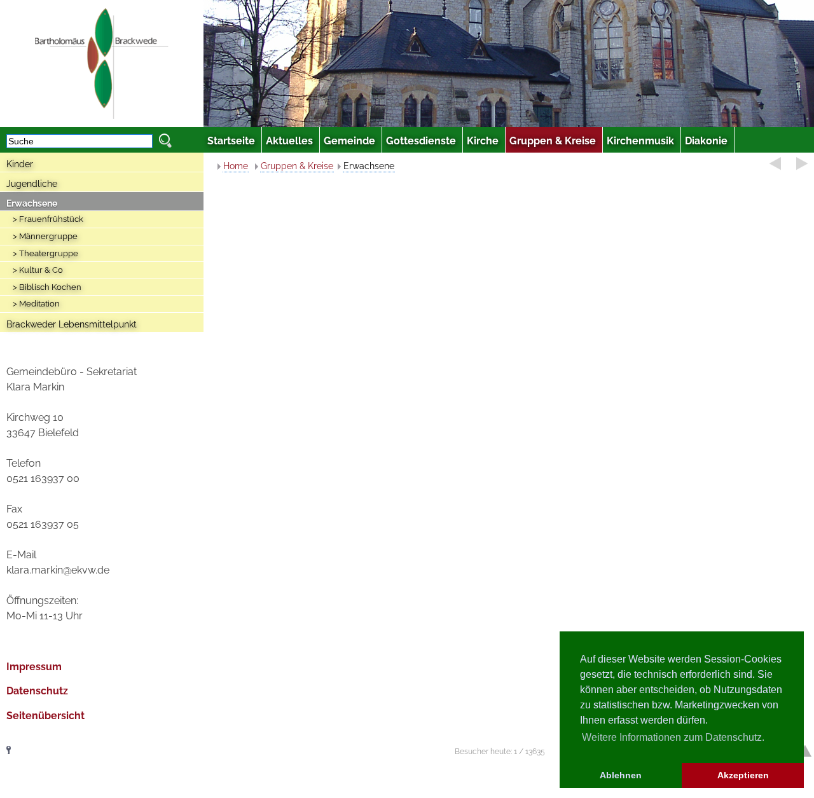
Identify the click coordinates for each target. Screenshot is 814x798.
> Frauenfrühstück (48, 219)
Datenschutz (37, 691)
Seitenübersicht (45, 716)
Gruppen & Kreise (297, 166)
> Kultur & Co (38, 270)
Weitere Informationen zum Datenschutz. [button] (673, 737)
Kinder (19, 164)
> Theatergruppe (45, 253)
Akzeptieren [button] (743, 775)
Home (235, 166)
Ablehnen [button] (621, 775)
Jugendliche (31, 184)
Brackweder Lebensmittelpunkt (71, 324)
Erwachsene (31, 203)
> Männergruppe (45, 236)
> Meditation (36, 303)
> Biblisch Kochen (47, 287)
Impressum (34, 667)
